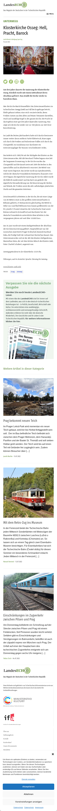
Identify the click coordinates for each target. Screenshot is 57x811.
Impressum (39, 808)
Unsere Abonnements (10, 746)
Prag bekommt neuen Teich (20, 421)
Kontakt (5, 739)
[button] (52, 754)
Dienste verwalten (28, 779)
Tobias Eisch (7, 658)
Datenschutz (18, 808)
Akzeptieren (28, 786)
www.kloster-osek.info (12, 266)
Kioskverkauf (7, 742)
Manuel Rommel (8, 562)
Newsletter (6, 750)
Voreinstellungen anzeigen (28, 801)
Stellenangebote (8, 735)
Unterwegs (10, 21)
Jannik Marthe (7, 456)
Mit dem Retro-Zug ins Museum (22, 523)
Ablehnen (28, 794)
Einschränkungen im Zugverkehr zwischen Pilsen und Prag (23, 617)
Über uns (6, 731)
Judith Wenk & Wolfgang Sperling (12, 39)
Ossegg (13, 272)
